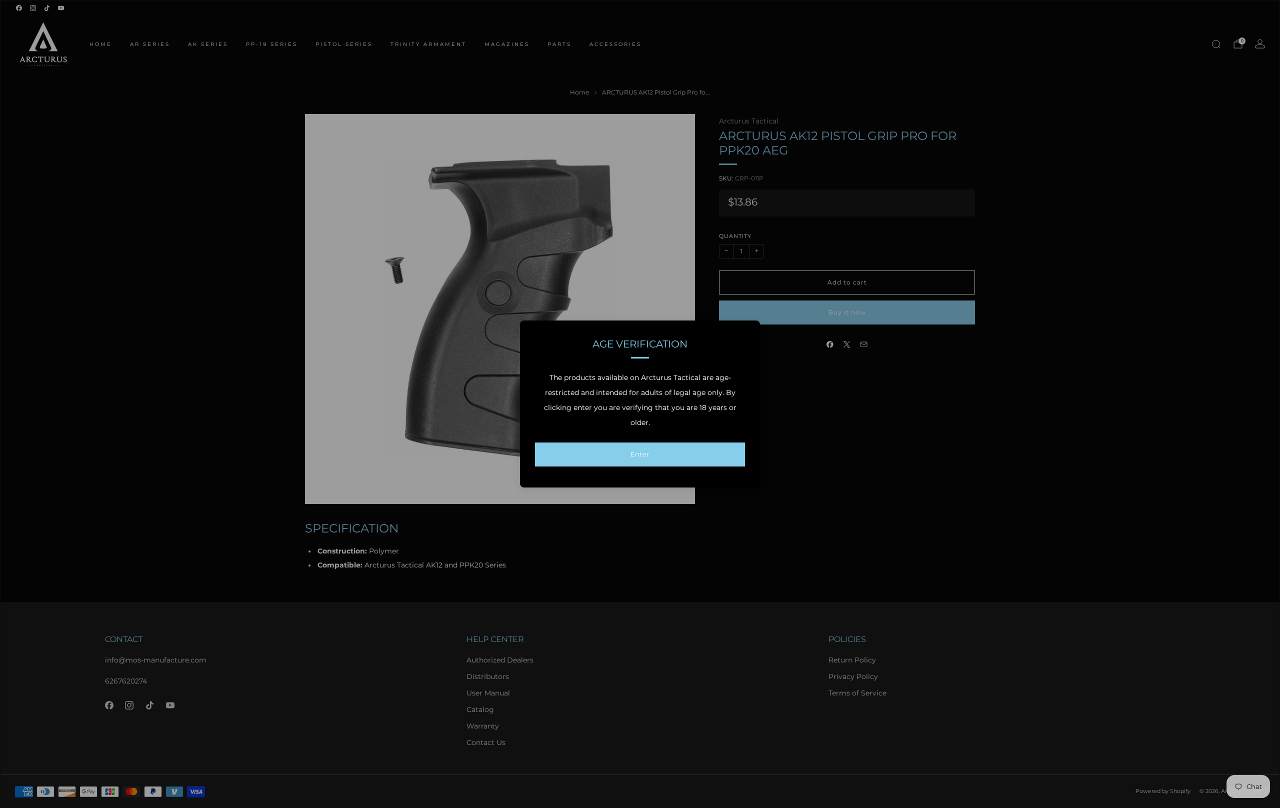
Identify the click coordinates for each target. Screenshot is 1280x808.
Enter (640, 454)
